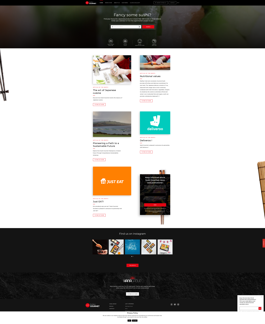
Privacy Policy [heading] (132, 313)
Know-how (108, 2)
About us (117, 2)
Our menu (125, 2)
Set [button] (129, 320)
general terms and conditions (155, 211)
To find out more (99, 104)
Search (148, 26)
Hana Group (112, 303)
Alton (126, 308)
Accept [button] (134, 320)
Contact (111, 308)
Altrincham (127, 311)
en (178, 2)
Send (155, 204)
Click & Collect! (135, 2)
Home (101, 2)
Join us (111, 306)
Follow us (132, 265)
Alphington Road (129, 306)
